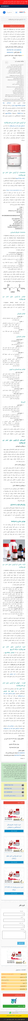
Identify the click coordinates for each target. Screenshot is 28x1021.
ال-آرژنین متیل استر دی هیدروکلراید (16, 75)
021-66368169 (17, 50)
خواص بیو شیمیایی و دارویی (17, 84)
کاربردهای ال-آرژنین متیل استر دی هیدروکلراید (14, 87)
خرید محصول (20, 1006)
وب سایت (21, 923)
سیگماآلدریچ (8, 113)
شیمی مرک (19, 689)
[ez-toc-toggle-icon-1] (6, 62)
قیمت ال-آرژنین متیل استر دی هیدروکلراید (12, 728)
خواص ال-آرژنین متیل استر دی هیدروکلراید (14, 80)
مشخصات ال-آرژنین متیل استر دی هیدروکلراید (14, 77)
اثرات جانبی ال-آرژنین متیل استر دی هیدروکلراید (13, 95)
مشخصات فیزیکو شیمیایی (17, 78)
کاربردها (20, 85)
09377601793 (10, 50)
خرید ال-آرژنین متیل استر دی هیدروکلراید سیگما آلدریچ (14, 97)
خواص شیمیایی (19, 82)
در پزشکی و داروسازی (18, 88)
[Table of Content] (6, 62)
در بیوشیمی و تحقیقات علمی (17, 90)
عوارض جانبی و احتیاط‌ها (17, 93)
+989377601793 (8, 785)
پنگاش (5, 1019)
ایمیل (22, 917)
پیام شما (22, 929)
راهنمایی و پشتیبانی (19, 995)
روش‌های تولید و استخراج (17, 92)
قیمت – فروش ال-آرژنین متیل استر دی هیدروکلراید (13, 99)
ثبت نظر (21, 943)
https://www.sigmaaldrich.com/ (14, 190)
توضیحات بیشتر (14, 831)
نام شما (21, 911)
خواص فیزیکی (19, 81)
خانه (24, 19)
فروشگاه (3, 980)
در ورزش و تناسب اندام (18, 89)
